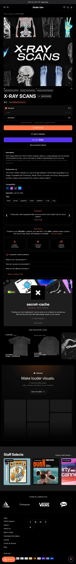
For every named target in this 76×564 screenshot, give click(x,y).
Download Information (12, 536)
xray (54, 201)
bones (15, 201)
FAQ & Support (9, 521)
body (8, 201)
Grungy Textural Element (45, 90)
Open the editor (38, 392)
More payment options (38, 145)
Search (6, 525)
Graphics (11, 14)
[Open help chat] (71, 559)
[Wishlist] (64, 7)
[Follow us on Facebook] (30, 522)
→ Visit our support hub (14, 274)
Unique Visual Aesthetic (28, 90)
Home (5, 14)
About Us (7, 529)
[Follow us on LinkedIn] (30, 527)
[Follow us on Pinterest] (45, 522)
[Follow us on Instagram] (40, 522)
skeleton (40, 201)
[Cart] (71, 7)
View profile (38, 323)
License (6, 540)
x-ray (47, 201)
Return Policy (8, 532)
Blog (5, 547)
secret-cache (38, 304)
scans (32, 201)
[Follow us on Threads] (35, 522)
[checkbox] (38, 108)
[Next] (71, 88)
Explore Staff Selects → (64, 455)
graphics (24, 201)
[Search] (8, 7)
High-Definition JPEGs (11, 90)
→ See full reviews (55, 234)
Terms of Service (10, 543)
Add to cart (39, 128)
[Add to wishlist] (28, 335)
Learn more (44, 2)
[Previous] (4, 88)
